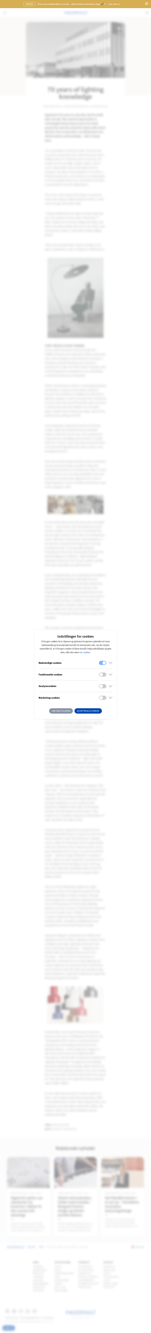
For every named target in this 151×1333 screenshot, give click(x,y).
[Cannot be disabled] (102, 663)
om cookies (84, 652)
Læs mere (113, 4)
